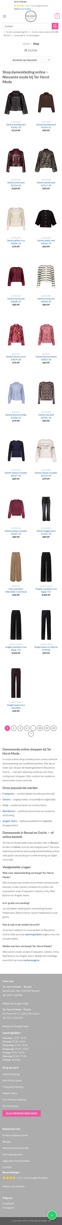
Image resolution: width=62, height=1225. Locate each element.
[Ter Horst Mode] (30, 16)
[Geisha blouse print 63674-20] (15, 334)
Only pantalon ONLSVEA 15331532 (16, 590)
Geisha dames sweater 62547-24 (16, 532)
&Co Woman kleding (14, 1099)
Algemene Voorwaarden (16, 1160)
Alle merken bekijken (21, 1113)
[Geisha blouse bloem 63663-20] (46, 334)
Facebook (8, 1203)
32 (53, 728)
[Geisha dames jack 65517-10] (46, 160)
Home (26, 43)
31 (46, 728)
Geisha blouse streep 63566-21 (15, 416)
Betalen (6, 1141)
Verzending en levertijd (15, 1147)
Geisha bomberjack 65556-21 (46, 126)
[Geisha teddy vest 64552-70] (46, 218)
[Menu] (4, 16)
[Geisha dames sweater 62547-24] (15, 508)
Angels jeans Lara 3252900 (16, 706)
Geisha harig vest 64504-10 (46, 300)
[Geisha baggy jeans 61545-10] (46, 508)
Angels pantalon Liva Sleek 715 (46, 590)
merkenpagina (31, 960)
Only (5, 805)
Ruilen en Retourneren (15, 1135)
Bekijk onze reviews (22, 9)
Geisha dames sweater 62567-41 (16, 474)
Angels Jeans (9, 820)
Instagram (8, 1207)
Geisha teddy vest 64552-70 (46, 242)
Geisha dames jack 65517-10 (46, 184)
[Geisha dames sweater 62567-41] (15, 450)
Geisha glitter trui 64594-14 (16, 242)
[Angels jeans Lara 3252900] (15, 683)
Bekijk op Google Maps (15, 1003)
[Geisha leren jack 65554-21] (15, 160)
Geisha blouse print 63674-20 (16, 358)
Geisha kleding (10, 1074)
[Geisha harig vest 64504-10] (46, 276)
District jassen (10, 1105)
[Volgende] (31, 734)
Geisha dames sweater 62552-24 (46, 474)
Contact (7, 1167)
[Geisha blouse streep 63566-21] (15, 392)
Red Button (9, 811)
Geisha (6, 799)
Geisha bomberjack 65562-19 (16, 126)
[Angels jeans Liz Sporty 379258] (46, 624)
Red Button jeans (12, 1080)
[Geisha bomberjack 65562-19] (15, 102)
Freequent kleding (12, 1086)
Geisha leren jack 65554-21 (16, 184)
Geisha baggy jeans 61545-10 (46, 532)
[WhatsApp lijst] (52, 1215)
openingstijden (33, 934)
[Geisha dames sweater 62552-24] (46, 450)
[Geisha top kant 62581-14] (46, 392)
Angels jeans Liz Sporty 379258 (46, 648)
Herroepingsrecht (12, 1154)
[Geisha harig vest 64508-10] (15, 276)
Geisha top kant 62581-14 (46, 416)
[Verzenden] (55, 26)
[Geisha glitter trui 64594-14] (15, 218)
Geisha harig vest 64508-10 (16, 300)
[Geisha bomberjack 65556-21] (46, 102)
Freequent (8, 793)
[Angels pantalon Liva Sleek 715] (46, 566)
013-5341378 (15, 1017)
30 (39, 728)
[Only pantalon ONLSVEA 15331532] (15, 566)
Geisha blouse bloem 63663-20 (46, 358)
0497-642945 (15, 995)
